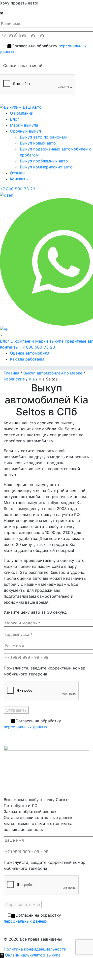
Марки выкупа (24, 125)
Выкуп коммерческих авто (46, 166)
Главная (11, 372)
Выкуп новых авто (38, 143)
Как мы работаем (27, 359)
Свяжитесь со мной (22, 65)
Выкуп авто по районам (43, 137)
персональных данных (25, 726)
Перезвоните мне (23, 904)
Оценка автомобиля (29, 353)
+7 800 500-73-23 (17, 188)
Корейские (14, 378)
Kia (32, 378)
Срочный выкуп (25, 131)
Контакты (19, 178)
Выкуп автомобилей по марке (52, 372)
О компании (21, 113)
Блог (14, 119)
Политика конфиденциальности (35, 949)
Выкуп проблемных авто (44, 160)
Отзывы (17, 172)
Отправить (16, 710)
